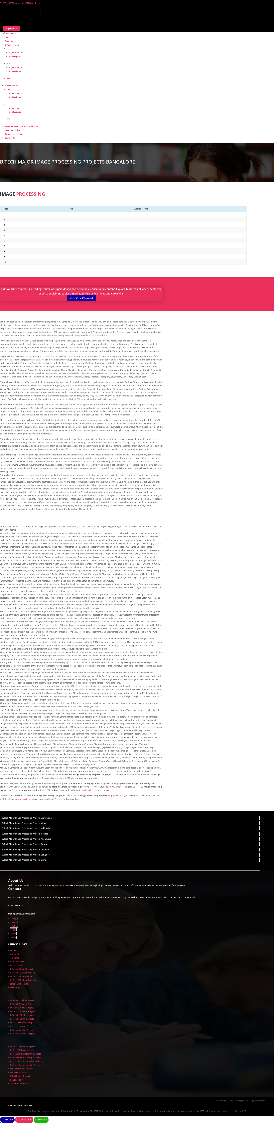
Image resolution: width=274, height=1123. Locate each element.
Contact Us (10, 138)
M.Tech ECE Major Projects (23, 1011)
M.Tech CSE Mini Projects (22, 976)
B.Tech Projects (12, 45)
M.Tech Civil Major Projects (23, 1050)
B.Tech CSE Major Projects (22, 972)
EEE (8, 78)
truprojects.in (85, 790)
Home (13, 950)
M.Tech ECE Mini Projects (22, 1007)
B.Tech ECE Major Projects (22, 1004)
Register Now (25, 1119)
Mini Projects (15, 56)
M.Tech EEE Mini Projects (22, 1026)
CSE (8, 49)
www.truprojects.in (21, 799)
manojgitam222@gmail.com (21, 913)
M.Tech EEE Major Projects (23, 1022)
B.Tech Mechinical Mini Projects (25, 1053)
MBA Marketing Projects (21, 1068)
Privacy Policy (16, 1079)
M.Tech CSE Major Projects (23, 980)
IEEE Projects (16, 987)
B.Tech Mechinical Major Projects (26, 1057)
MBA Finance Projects (20, 1076)
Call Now (8, 1119)
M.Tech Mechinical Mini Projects (25, 1065)
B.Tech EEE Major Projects (22, 1015)
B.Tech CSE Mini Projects (22, 969)
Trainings (14, 957)
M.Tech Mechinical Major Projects (26, 1061)
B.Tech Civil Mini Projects (22, 1030)
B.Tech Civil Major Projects (23, 1033)
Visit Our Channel (81, 298)
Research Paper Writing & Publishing (21, 126)
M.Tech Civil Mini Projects (22, 1046)
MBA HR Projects (18, 1072)
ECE (8, 63)
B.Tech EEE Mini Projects (22, 1018)
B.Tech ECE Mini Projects (22, 1000)
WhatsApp (42, 1119)
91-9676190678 (15, 905)
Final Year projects (19, 983)
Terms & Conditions (19, 1083)
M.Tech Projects (12, 85)
